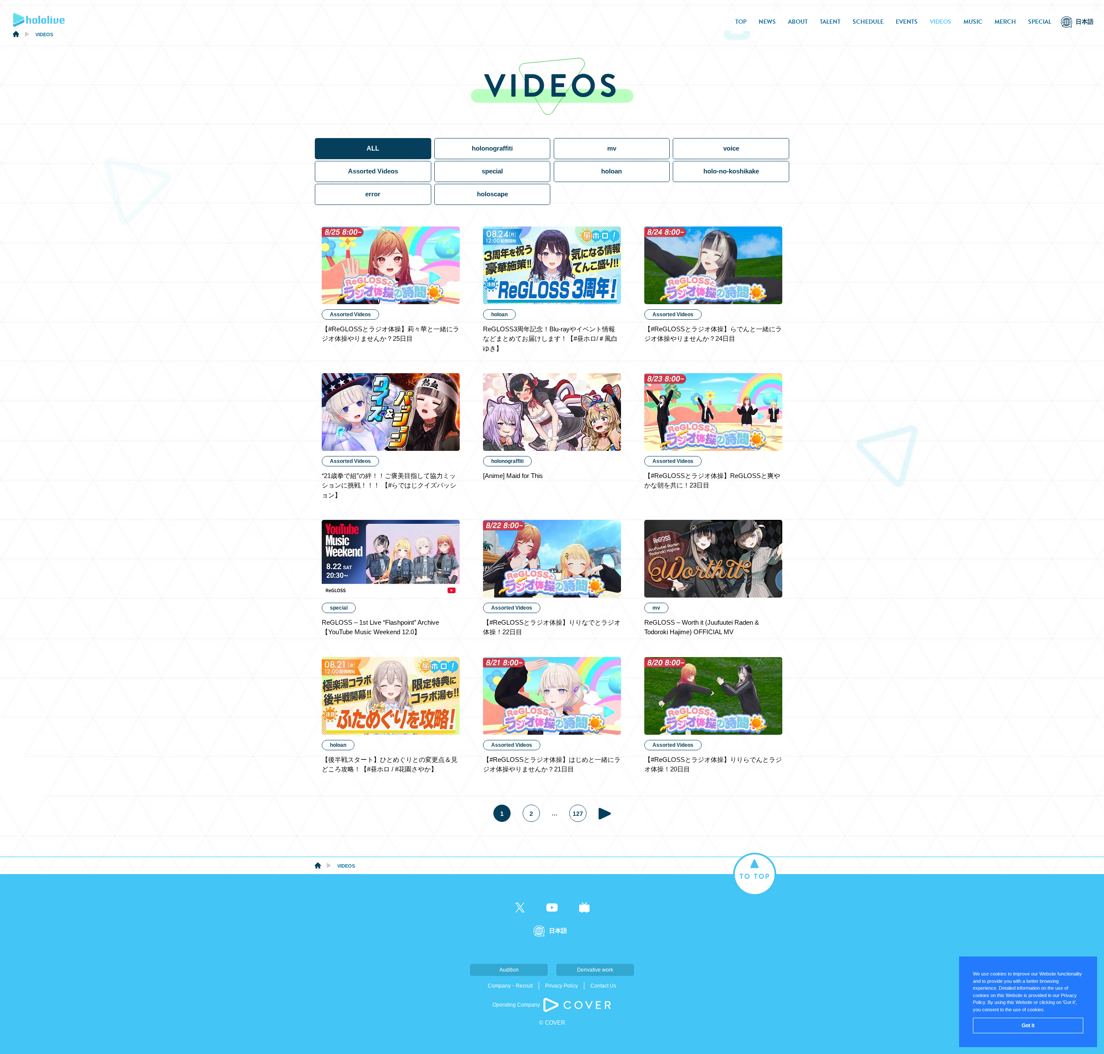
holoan (611, 171)
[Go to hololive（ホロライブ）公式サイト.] (16, 35)
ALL (373, 148)
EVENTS (907, 21)
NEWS (767, 21)
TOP (740, 21)
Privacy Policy (561, 986)
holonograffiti (492, 148)
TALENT (830, 21)
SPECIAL (1039, 21)
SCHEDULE (868, 21)
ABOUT (798, 21)
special (492, 171)
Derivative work (595, 970)
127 (578, 813)
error (372, 194)
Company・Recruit (510, 986)
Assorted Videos (373, 171)
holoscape (492, 194)
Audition (509, 970)
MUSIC (972, 21)
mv (611, 148)
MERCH (1005, 21)
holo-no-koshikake (731, 171)
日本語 (1085, 21)
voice (731, 148)
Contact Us (603, 986)
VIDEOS (940, 21)
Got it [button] (1028, 1026)
